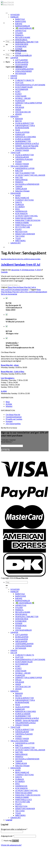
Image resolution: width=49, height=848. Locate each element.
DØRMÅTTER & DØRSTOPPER (28, 103)
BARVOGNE (20, 21)
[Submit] (7, 44)
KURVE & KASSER (22, 139)
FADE (17, 130)
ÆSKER (18, 114)
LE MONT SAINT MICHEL (26, 216)
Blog (8, 402)
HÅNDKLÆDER (22, 157)
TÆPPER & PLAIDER (24, 159)
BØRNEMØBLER (22, 26)
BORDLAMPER (21, 62)
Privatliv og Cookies (14, 419)
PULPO (18, 229)
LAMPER (14, 57)
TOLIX (18, 238)
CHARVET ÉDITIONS (24, 200)
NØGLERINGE (21, 179)
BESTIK (18, 121)
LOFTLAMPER (21, 60)
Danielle (4, 272)
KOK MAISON (21, 213)
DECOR (13, 78)
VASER (18, 109)
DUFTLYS (19, 82)
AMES (17, 195)
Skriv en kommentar (9, 294)
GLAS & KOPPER (22, 132)
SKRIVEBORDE (21, 44)
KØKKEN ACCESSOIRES (25, 137)
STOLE (18, 53)
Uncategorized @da (34, 259)
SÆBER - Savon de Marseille (26, 146)
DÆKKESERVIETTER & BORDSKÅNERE (25, 126)
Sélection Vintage (22, 191)
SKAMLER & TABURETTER (26, 42)
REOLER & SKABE (22, 37)
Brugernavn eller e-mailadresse (14, 829)
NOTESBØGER (21, 89)
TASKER (18, 186)
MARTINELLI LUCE (23, 225)
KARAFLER (20, 134)
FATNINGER (20, 73)
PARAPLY (19, 182)
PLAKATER (20, 100)
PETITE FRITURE (22, 227)
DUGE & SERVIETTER (24, 123)
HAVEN (13, 76)
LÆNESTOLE (20, 30)
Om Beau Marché (13, 414)
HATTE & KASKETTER (24, 173)
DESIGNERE (15, 193)
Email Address (7, 442)
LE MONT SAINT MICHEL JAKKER (30, 175)
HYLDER (19, 33)
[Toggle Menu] (7, 587)
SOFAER (18, 48)
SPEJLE (18, 105)
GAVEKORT (15, 243)
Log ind (15, 841)
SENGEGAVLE (21, 39)
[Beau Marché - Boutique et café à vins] (7, 3)
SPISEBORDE (21, 51)
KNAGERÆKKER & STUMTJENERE (30, 85)
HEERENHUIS (21, 211)
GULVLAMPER (21, 64)
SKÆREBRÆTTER (23, 141)
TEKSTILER (15, 152)
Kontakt (9, 421)
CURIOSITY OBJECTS (24, 80)
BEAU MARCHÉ (22, 198)
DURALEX (19, 204)
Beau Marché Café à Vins (16, 259)
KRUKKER (19, 107)
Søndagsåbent (41, 292)
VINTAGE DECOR (23, 112)
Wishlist (9, 406)
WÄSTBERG (20, 240)
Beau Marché (5, 259)
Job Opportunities (13, 423)
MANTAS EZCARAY (23, 218)
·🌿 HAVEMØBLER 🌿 (24, 28)
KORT (18, 91)
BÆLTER (19, 170)
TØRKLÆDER (21, 188)
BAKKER (19, 118)
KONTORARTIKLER (23, 87)
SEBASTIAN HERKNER (25, 234)
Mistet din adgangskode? (11, 845)
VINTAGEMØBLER (23, 55)
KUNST (18, 94)
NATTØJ (19, 177)
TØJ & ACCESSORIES (19, 166)
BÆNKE (18, 23)
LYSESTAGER (20, 96)
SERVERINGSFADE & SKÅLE (27, 143)
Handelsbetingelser (14, 417)
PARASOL (19, 35)
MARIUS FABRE (22, 222)
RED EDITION (21, 231)
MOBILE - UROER (22, 98)
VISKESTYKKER (22, 150)
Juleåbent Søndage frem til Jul (20, 264)
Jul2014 (26, 259)
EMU (17, 209)
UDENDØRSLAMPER (24, 69)
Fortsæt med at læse (10, 285)
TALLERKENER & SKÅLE (25, 148)
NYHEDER (15, 14)
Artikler (9, 404)
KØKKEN (14, 116)
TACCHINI (20, 236)
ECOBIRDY (20, 207)
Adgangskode (7, 836)
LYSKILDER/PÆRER (23, 71)
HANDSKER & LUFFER (24, 168)
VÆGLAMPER (21, 67)
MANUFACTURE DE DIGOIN (27, 220)
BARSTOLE (20, 19)
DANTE (18, 202)
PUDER (18, 161)
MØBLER (14, 17)
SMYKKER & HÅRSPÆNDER (27, 184)
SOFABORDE (21, 46)
